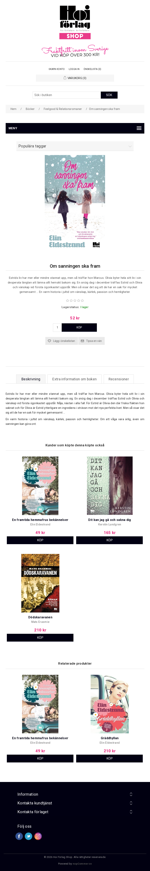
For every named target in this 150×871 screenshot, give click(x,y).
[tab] (31, 379)
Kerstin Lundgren (109, 524)
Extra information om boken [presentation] (74, 379)
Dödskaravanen (40, 617)
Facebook (19, 836)
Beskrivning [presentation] (30, 379)
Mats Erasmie (40, 621)
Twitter (28, 836)
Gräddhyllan (110, 738)
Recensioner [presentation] (119, 379)
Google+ (38, 836)
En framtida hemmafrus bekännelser (40, 520)
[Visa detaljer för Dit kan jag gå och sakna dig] (110, 486)
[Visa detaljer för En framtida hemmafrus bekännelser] (40, 486)
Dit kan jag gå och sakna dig (109, 520)
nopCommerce (82, 863)
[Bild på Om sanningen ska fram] (75, 251)
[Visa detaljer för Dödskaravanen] (40, 584)
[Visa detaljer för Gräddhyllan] (110, 705)
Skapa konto (57, 69)
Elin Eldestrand (40, 524)
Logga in (74, 69)
